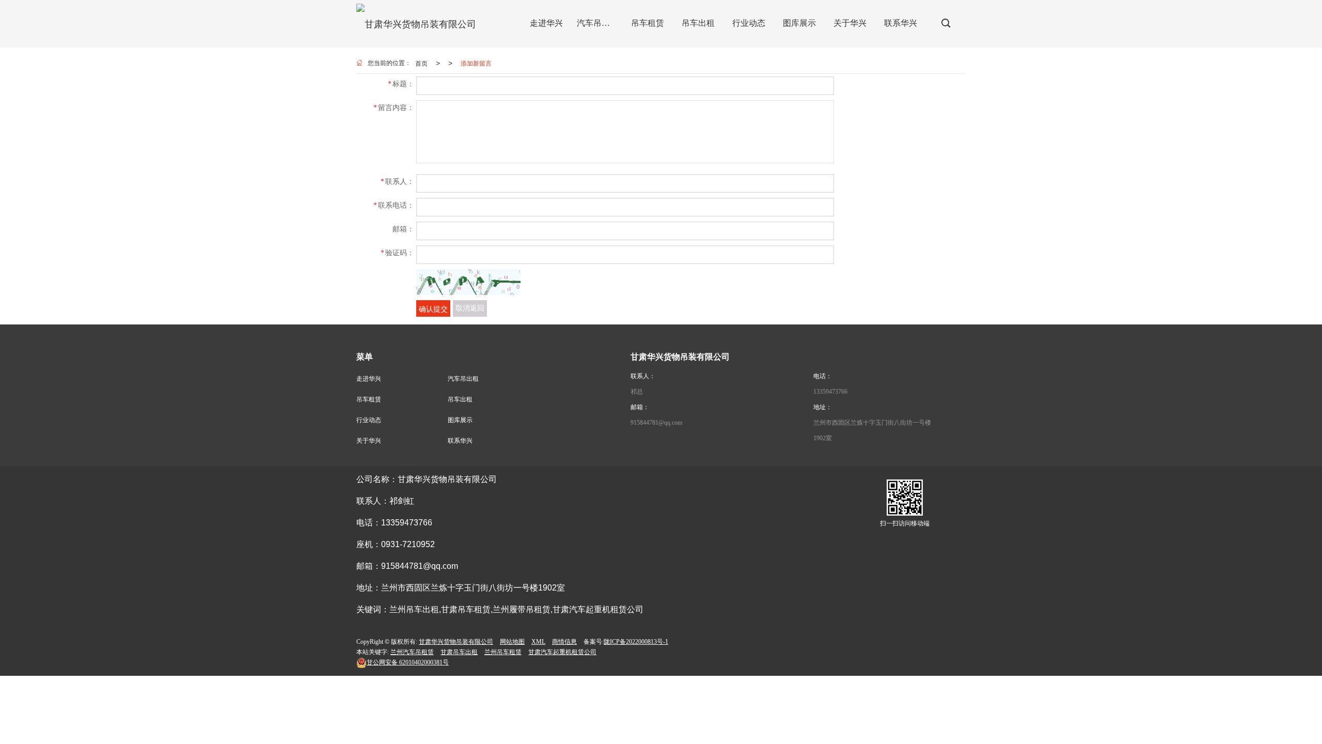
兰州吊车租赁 (503, 652)
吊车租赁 (368, 399)
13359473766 (830, 391)
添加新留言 (476, 62)
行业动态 (368, 420)
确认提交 (433, 308)
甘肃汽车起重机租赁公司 (562, 652)
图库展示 (460, 420)
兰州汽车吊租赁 (412, 652)
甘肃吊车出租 (459, 652)
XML (538, 641)
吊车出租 (460, 399)
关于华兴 (368, 440)
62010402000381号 (408, 662)
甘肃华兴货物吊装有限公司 (456, 641)
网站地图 (512, 641)
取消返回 (469, 308)
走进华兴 (368, 378)
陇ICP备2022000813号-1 (636, 641)
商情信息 (564, 641)
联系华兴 (460, 440)
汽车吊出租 (463, 378)
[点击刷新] (468, 282)
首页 (421, 62)
